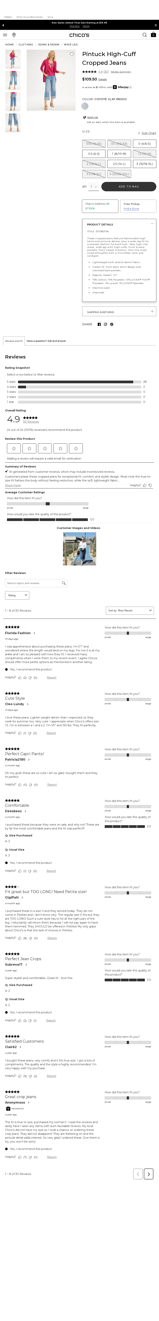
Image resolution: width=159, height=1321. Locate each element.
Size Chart (149, 133)
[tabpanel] (79, 763)
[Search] (144, 34)
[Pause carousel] (155, 25)
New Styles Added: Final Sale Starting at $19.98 (79, 23)
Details (103, 79)
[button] (153, 34)
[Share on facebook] (99, 324)
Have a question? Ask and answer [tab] (46, 340)
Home (9, 44)
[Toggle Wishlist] (72, 54)
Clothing (26, 44)
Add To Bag (129, 186)
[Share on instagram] (105, 324)
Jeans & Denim (48, 44)
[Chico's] (79, 35)
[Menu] (5, 34)
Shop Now (75, 26)
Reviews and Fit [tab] (14, 340)
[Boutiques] (14, 34)
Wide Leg (71, 44)
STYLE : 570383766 (98, 231)
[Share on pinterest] (111, 324)
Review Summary (121, 72)
